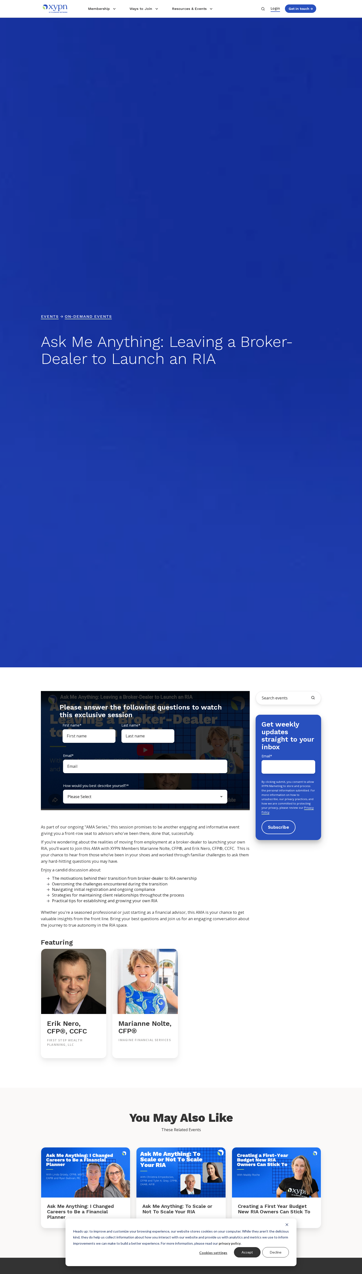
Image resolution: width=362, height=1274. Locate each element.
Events (50, 316)
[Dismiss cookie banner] (287, 1224)
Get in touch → (301, 9)
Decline (275, 1252)
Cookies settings (213, 1253)
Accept (247, 1252)
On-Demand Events (88, 316)
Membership (99, 9)
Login (275, 8)
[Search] (313, 697)
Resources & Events (189, 9)
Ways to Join (141, 9)
